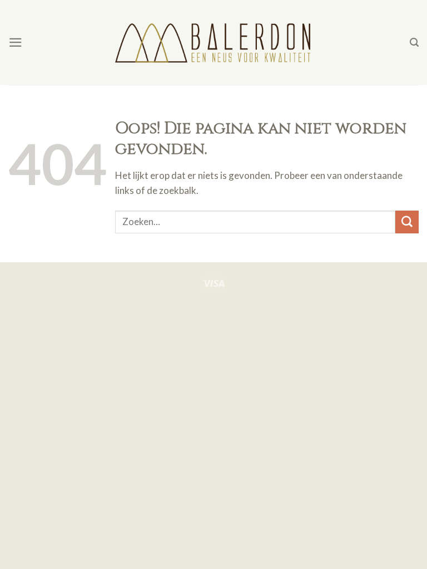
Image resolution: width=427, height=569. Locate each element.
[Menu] (15, 42)
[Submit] (407, 222)
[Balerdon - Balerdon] (213, 42)
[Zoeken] (414, 43)
